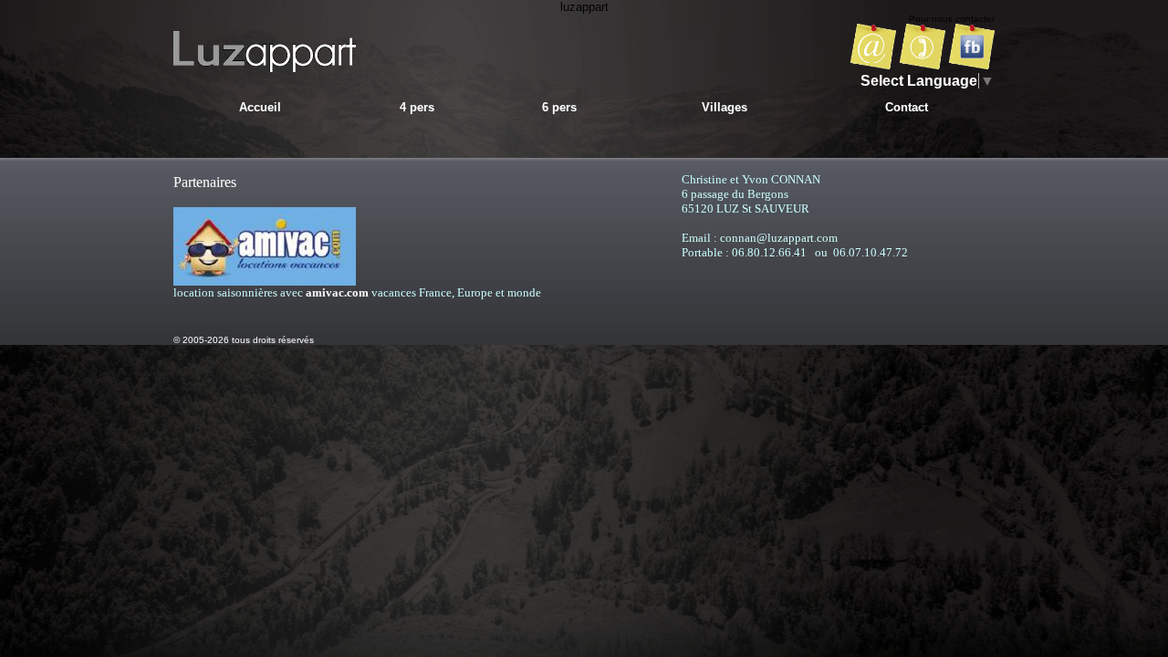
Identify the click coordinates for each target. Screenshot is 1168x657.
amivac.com (337, 292)
